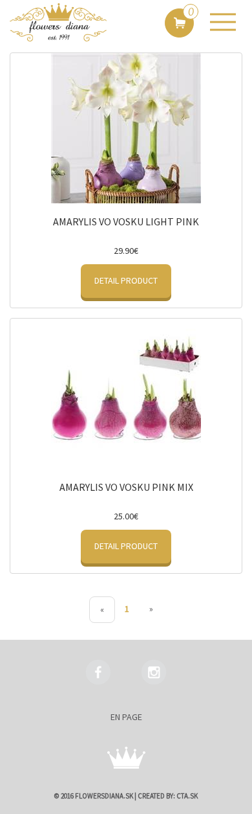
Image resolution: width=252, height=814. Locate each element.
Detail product (126, 280)
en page (126, 717)
